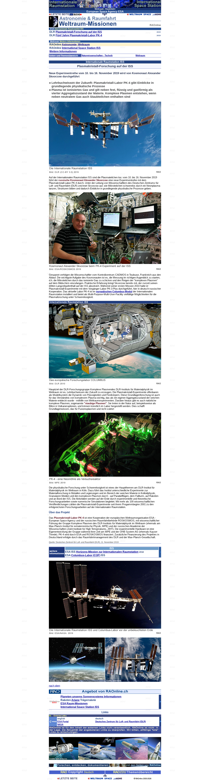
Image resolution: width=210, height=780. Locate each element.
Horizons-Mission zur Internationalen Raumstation (107, 551)
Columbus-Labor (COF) (85, 555)
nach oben (54, 685)
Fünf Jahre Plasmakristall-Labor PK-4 (79, 35)
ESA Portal (63, 721)
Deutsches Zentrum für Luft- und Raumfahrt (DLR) (120, 721)
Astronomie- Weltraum (76, 44)
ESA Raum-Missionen (74, 703)
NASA (60, 724)
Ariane (75, 700)
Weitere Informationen (63, 51)
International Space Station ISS (81, 48)
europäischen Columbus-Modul (114, 291)
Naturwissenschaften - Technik (97, 55)
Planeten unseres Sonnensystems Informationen (91, 696)
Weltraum (140, 55)
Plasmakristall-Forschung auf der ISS (79, 31)
